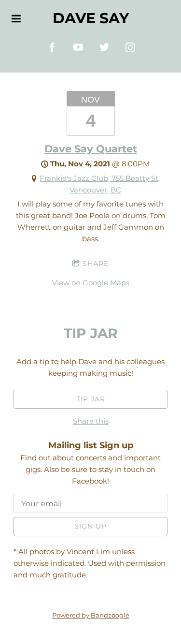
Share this (91, 421)
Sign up (90, 526)
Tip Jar (90, 399)
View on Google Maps (90, 282)
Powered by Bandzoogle (90, 615)
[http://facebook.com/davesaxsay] (52, 47)
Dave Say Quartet (90, 149)
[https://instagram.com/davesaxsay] (130, 47)
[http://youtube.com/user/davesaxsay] (78, 47)
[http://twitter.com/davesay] (104, 47)
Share (96, 263)
